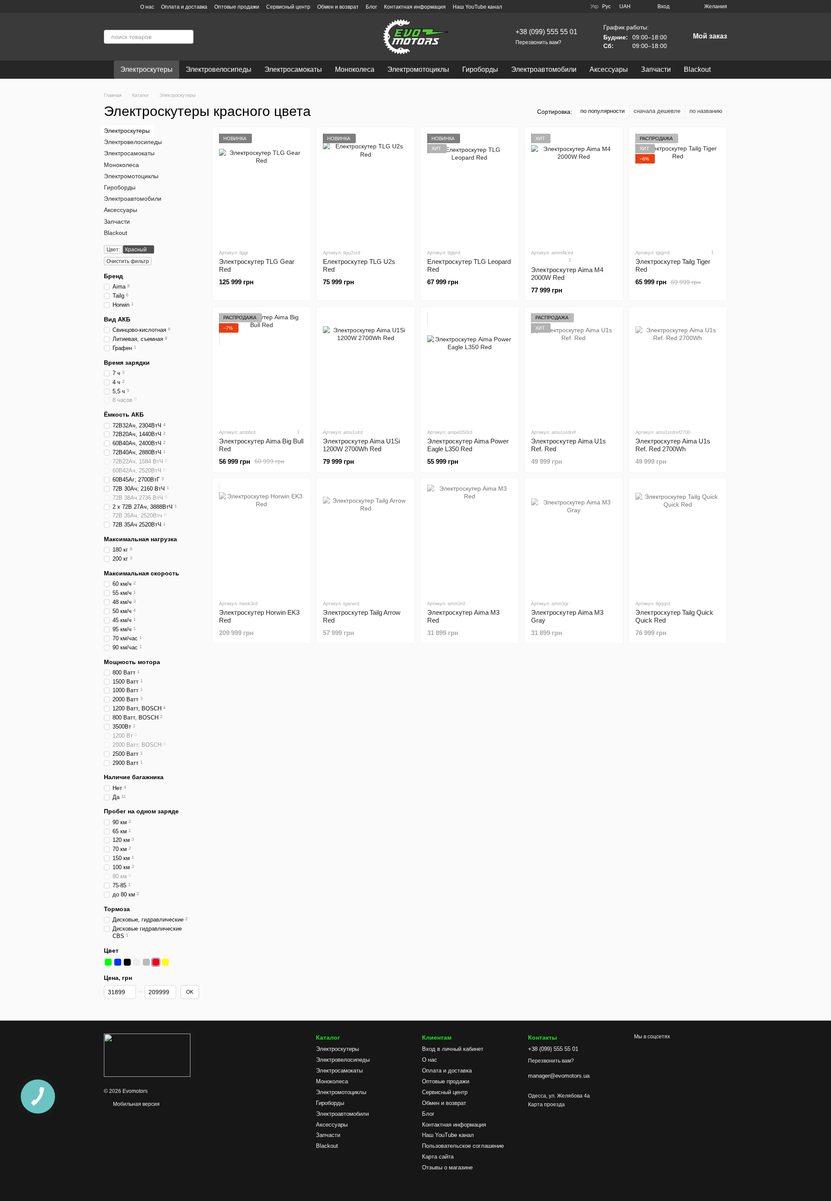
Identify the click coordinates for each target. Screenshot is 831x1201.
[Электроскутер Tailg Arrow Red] (365, 539)
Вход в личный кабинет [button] (452, 1049)
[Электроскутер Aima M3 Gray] (573, 539)
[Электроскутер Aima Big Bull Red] (261, 367)
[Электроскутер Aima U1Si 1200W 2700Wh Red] (365, 367)
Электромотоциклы (418, 69)
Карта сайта (438, 1156)
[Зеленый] (108, 962)
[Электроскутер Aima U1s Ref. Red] (573, 367)
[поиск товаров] (186, 37)
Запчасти (656, 69)
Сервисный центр (288, 7)
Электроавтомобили (544, 69)
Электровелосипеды (218, 69)
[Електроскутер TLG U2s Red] (365, 188)
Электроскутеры (146, 69)
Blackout (697, 69)
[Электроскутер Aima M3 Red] (469, 539)
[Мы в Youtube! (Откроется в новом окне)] (117, 6)
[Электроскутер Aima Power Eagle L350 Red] (469, 367)
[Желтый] (165, 962)
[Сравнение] (681, 6)
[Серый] (146, 962)
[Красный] (155, 962)
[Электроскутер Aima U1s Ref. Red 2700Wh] (677, 367)
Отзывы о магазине (447, 1167)
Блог (371, 7)
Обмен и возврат (338, 7)
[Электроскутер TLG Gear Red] (261, 188)
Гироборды (480, 69)
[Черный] (127, 962)
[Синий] (117, 962)
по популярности (602, 111)
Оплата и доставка (184, 7)
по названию (705, 111)
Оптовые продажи (236, 7)
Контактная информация (415, 7)
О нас (147, 7)
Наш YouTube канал (477, 7)
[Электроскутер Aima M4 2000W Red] (573, 188)
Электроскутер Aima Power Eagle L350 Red (468, 445)
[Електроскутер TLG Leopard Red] (469, 188)
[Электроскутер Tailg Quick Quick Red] (677, 539)
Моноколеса (354, 69)
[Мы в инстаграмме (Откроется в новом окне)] (107, 6)
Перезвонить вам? (538, 42)
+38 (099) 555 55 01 (546, 31)
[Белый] (136, 962)
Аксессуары (608, 69)
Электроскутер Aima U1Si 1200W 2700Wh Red (361, 445)
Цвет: (113, 250)
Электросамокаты (293, 69)
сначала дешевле (657, 111)
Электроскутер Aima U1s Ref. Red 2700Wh (672, 445)
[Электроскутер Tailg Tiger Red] (677, 188)
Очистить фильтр (127, 261)
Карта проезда (546, 1104)
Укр (594, 6)
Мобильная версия (136, 1104)
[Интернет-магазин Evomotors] (147, 1055)
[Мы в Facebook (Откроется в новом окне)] (128, 6)
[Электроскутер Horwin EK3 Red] (261, 539)
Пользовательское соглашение (463, 1146)
